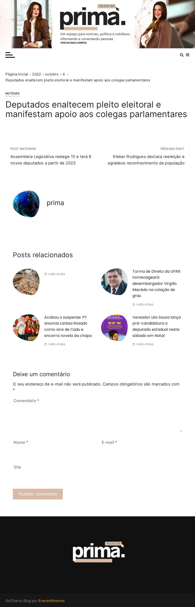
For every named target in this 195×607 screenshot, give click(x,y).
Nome (21, 442)
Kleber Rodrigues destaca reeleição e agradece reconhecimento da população (146, 159)
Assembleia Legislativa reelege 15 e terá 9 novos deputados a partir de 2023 (50, 159)
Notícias (12, 93)
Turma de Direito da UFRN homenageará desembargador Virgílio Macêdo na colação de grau (156, 283)
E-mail (109, 442)
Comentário (26, 400)
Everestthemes (52, 600)
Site (17, 467)
